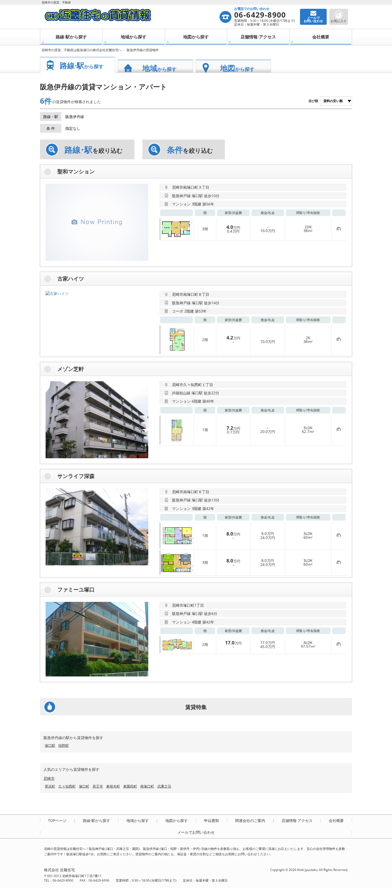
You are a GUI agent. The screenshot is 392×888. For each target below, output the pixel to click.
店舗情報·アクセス (258, 37)
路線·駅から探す (71, 37)
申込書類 (211, 820)
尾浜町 (50, 786)
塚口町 (84, 786)
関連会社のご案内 (250, 820)
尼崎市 (49, 778)
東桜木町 (113, 786)
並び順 (313, 101)
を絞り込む (94, 150)
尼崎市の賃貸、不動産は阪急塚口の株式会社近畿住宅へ (82, 50)
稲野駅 (63, 745)
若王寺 (98, 786)
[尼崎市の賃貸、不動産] (131, 17)
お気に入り (339, 21)
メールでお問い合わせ (196, 832)
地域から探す (133, 37)
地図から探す (196, 37)
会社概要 (320, 37)
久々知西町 (67, 786)
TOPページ (57, 820)
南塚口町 (147, 786)
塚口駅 (50, 745)
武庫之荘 (164, 786)
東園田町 (130, 786)
